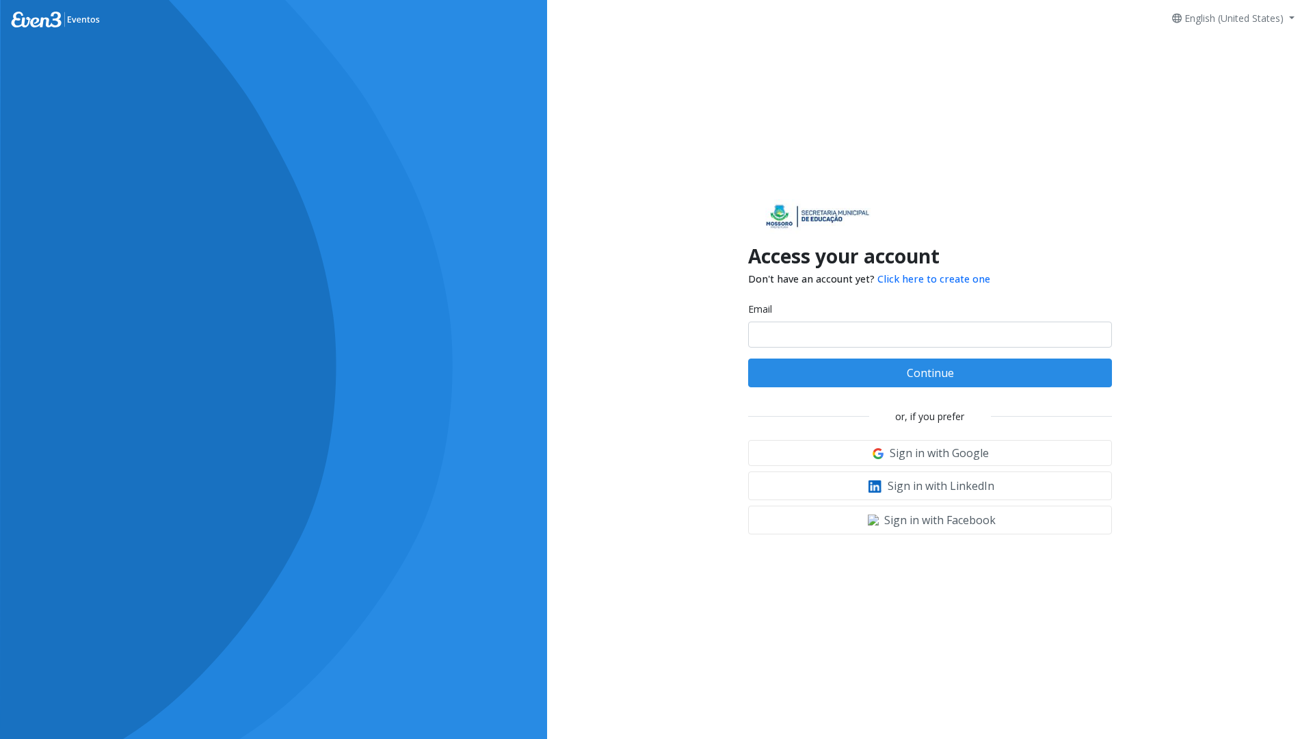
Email (760, 308)
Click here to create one (933, 278)
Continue (930, 372)
